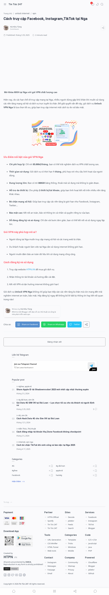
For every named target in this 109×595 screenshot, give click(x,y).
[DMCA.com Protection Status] (11, 568)
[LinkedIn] (20, 576)
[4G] (19, 415)
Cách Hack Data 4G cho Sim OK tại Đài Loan (37, 418)
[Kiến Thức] (22, 429)
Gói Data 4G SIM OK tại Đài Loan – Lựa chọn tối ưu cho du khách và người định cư (55, 404)
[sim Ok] (31, 400)
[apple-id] (28, 386)
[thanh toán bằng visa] (7, 518)
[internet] (22, 442)
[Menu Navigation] (5, 4)
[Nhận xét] (95, 409)
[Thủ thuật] (32, 429)
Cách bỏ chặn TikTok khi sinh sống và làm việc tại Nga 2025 (45, 445)
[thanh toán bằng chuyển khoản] (14, 523)
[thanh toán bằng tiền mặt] (7, 523)
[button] (97, 4)
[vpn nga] (29, 442)
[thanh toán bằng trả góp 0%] (22, 523)
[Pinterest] (24, 576)
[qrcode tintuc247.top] (9, 541)
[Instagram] (9, 576)
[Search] (101, 4)
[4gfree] (21, 386)
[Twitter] (12, 576)
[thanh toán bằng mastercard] (14, 518)
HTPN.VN (30, 269)
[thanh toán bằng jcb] (22, 518)
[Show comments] (95, 591)
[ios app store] (24, 544)
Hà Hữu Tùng (64, 584)
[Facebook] (5, 576)
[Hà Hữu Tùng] (16, 27)
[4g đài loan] (23, 400)
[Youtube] (16, 576)
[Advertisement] (54, 63)
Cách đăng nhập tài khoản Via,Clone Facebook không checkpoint (48, 432)
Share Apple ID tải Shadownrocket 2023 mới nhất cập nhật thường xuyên (52, 389)
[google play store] (24, 537)
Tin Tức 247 (15, 4)
